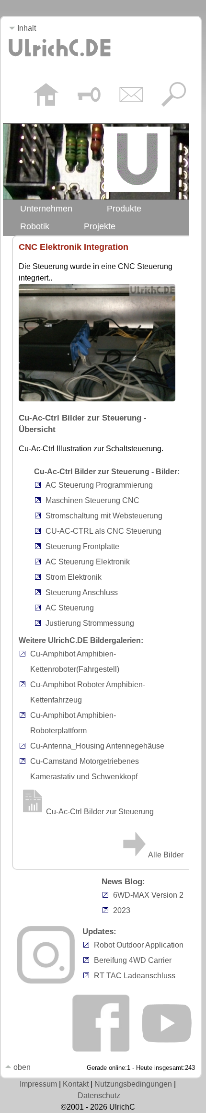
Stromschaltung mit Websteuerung (104, 516)
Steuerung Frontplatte (82, 546)
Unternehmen (46, 208)
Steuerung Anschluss (82, 592)
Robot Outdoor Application (138, 945)
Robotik (34, 226)
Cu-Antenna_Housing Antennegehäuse (97, 746)
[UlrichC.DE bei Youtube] (166, 1049)
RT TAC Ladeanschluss (134, 976)
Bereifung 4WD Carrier (133, 960)
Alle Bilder (165, 855)
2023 (121, 910)
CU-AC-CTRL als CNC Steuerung (103, 531)
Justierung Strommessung (90, 623)
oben (21, 1067)
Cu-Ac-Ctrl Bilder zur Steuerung (100, 812)
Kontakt (76, 1084)
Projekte (99, 226)
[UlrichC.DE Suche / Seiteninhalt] (173, 96)
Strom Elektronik (74, 577)
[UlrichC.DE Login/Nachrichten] (88, 96)
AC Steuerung (70, 608)
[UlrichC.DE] (59, 59)
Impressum (38, 1084)
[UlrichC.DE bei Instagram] (46, 981)
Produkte (124, 208)
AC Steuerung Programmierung (99, 485)
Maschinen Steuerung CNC (92, 500)
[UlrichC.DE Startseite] (45, 96)
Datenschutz (99, 1095)
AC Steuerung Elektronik (88, 562)
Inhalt (25, 28)
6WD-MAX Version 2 (148, 895)
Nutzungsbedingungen (133, 1084)
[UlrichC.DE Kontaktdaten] (131, 96)
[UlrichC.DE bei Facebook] (101, 1049)
